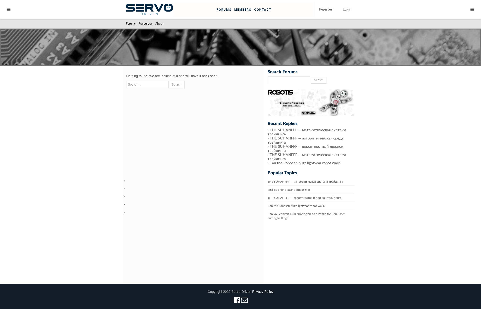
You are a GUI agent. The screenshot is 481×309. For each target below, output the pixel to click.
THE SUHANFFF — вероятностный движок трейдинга (305, 197)
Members (242, 9)
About (159, 23)
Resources (145, 23)
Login (347, 9)
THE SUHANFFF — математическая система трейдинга (305, 181)
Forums (224, 9)
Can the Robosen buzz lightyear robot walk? (305, 163)
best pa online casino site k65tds (289, 189)
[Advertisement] (311, 256)
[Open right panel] (472, 9)
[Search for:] (147, 84)
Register (325, 9)
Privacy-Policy (262, 291)
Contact (262, 9)
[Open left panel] (9, 9)
